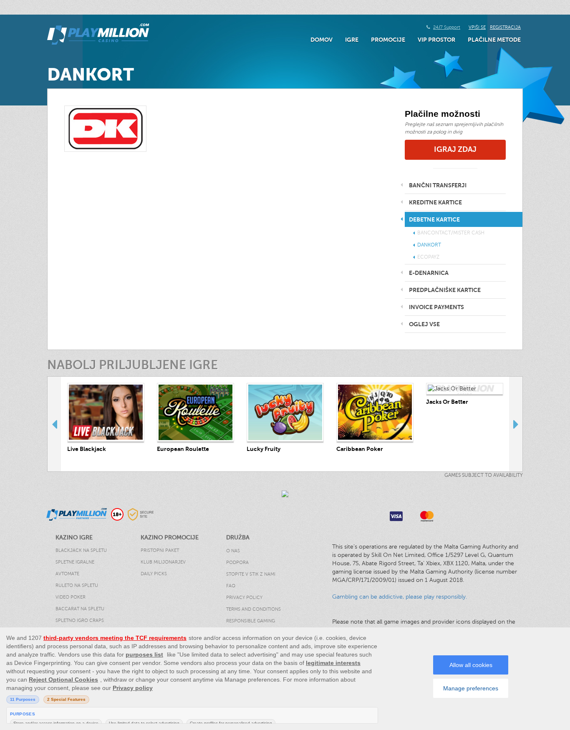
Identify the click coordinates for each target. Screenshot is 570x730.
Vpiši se (477, 27)
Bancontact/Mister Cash (450, 233)
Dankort (429, 245)
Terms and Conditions (253, 609)
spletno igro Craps (79, 620)
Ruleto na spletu (76, 585)
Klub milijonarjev (163, 562)
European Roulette (183, 449)
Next (515, 424)
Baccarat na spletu (79, 609)
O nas (233, 551)
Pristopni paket (160, 550)
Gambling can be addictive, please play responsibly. (399, 597)
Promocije (388, 39)
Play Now (106, 412)
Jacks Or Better (447, 401)
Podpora (237, 562)
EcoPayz (428, 257)
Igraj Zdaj (455, 149)
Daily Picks (154, 573)
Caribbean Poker (359, 449)
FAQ (230, 586)
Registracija (505, 27)
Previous (54, 424)
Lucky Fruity (263, 449)
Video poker (70, 597)
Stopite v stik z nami (250, 574)
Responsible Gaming (250, 621)
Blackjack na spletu (81, 550)
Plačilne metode (494, 39)
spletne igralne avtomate (74, 567)
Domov (321, 39)
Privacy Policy (244, 597)
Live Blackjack (86, 449)
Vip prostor (436, 39)
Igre (351, 39)
